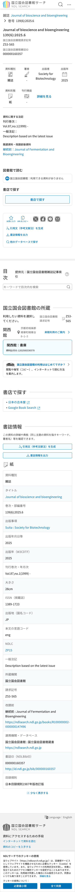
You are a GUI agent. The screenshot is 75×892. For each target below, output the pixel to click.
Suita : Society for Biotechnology (27, 527)
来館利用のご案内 (55, 332)
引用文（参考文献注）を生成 (26, 228)
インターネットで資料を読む (19, 841)
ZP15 (8, 650)
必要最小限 (20, 886)
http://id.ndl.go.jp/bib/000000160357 (30, 769)
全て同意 (56, 886)
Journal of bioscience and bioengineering (39, 15)
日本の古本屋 (17, 402)
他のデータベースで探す (24, 242)
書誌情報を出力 (19, 234)
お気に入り (11, 221)
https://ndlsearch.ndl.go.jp (23, 747)
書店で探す (37, 199)
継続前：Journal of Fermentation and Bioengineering (28, 151)
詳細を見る (44, 96)
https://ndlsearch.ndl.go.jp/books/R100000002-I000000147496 (37, 724)
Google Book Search (22, 407)
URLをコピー (22, 221)
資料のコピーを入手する (17, 846)
